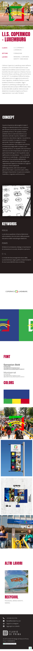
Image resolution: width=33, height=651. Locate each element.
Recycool (11, 597)
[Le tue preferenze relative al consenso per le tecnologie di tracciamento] (30, 648)
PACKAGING (8, 601)
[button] (7, 589)
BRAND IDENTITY (18, 601)
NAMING (7, 603)
